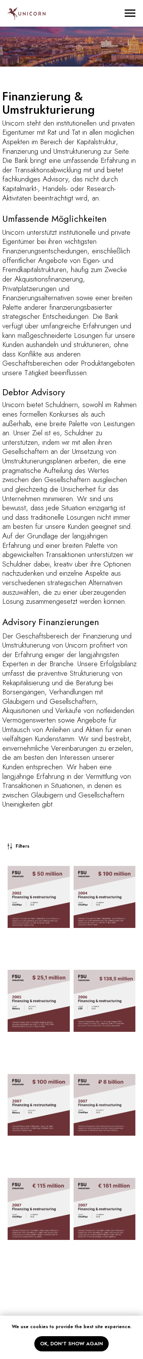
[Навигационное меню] (130, 13)
